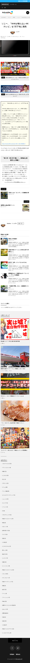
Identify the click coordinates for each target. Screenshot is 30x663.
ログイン (14, 307)
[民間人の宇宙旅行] (4, 241)
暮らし (3, 343)
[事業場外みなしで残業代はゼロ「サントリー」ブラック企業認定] (4, 276)
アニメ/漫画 (5, 491)
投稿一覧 (20, 223)
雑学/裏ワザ (5, 530)
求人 (3, 479)
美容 (3, 621)
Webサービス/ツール (7, 518)
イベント (4, 507)
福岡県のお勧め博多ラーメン (8, 205)
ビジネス (4, 475)
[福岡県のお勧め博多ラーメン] (25, 207)
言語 (3, 617)
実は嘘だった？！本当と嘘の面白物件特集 (10, 341)
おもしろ (4, 609)
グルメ (10, 370)
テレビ (23, 36)
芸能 (3, 562)
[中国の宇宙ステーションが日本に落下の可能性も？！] (4, 252)
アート (3, 593)
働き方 (3, 554)
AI (2, 510)
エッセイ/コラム (6, 632)
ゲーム (3, 452)
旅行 (3, 589)
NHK (14, 36)
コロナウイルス (5, 463)
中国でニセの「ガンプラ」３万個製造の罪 (18, 192)
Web (3, 601)
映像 (3, 585)
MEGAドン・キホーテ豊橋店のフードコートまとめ (12, 396)
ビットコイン (5, 566)
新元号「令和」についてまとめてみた (17, 262)
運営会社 (18, 654)
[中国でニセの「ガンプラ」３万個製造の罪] (4, 195)
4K (20, 36)
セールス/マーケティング (8, 495)
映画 (3, 522)
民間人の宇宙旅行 (12, 238)
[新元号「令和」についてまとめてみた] (4, 265)
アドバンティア (19, 659)
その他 (3, 542)
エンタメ (4, 558)
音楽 (3, 538)
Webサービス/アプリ (7, 628)
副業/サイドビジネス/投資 (8, 605)
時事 (9, 36)
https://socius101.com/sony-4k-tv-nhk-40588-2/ (13, 143)
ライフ (3, 370)
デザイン (4, 483)
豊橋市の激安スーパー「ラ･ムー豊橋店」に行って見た (13, 368)
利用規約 (12, 654)
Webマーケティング (6, 581)
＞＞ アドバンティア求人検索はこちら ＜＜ (15, 182)
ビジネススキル (5, 546)
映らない (17, 36)
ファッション (5, 597)
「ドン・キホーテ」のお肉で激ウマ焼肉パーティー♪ (12, 423)
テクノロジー (5, 577)
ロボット (4, 526)
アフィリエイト (5, 467)
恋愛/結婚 (4, 613)
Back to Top (15, 640)
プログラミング (5, 514)
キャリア (4, 503)
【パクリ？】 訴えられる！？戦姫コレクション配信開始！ (14, 450)
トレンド (4, 499)
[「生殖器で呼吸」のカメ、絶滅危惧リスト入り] (4, 288)
